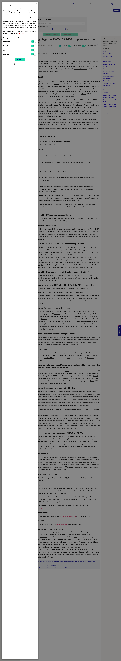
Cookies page (21, 33)
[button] (20, 64)
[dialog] (20, 330)
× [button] (36, 3)
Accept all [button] (20, 59)
